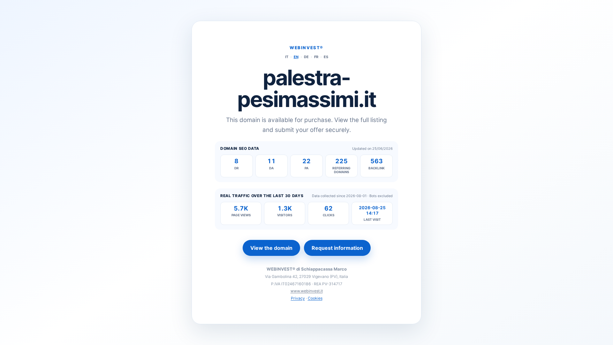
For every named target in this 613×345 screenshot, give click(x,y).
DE (306, 57)
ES (326, 57)
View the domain (271, 248)
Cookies (315, 298)
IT (286, 57)
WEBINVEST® (306, 47)
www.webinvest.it (307, 290)
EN (296, 57)
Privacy (298, 298)
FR (316, 57)
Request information (337, 248)
